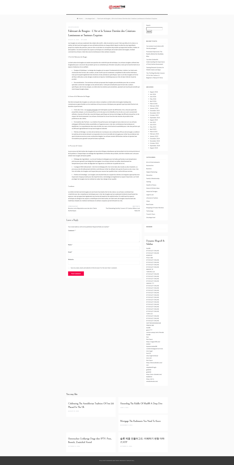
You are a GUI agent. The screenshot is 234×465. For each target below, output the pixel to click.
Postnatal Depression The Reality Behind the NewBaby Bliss (155, 54)
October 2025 (154, 115)
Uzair (85, 39)
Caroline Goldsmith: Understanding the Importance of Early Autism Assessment (155, 62)
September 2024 (155, 145)
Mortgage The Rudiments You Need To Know (140, 421)
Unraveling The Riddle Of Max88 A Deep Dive (141, 403)
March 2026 (153, 103)
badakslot (149, 376)
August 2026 (154, 92)
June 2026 (153, 96)
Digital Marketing (151, 172)
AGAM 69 (149, 255)
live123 (148, 353)
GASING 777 (150, 283)
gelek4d (148, 369)
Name (70, 244)
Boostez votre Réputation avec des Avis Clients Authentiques (82, 209)
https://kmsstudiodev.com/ (154, 362)
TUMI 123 (149, 313)
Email (70, 252)
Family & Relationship (152, 178)
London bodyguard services (154, 348)
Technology (149, 211)
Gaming (148, 181)
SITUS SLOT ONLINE (152, 250)
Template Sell (130, 460)
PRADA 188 (150, 325)
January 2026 (154, 108)
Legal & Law (150, 194)
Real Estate (149, 204)
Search (148, 25)
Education (149, 175)
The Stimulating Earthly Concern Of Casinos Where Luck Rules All (123, 209)
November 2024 (155, 141)
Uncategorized (73, 27)
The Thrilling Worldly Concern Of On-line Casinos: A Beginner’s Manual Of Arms (155, 75)
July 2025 (153, 122)
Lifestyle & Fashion (152, 198)
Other (148, 201)
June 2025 (153, 124)
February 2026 (154, 106)
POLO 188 (149, 257)
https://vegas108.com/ (153, 341)
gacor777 (149, 330)
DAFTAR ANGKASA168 (153, 323)
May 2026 (153, 99)
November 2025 (155, 113)
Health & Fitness (151, 185)
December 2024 (155, 138)
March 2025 (153, 131)
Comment (71, 230)
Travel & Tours (150, 214)
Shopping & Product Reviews (155, 207)
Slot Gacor (149, 339)
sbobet (148, 344)
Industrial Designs (151, 191)
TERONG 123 (150, 271)
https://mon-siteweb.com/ (154, 374)
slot (147, 365)
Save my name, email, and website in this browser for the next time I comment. (94, 268)
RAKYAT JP (149, 269)
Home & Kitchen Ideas (153, 188)
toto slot (149, 358)
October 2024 (154, 143)
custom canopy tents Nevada (155, 332)
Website (71, 259)
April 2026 (153, 101)
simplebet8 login (151, 367)
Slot (147, 337)
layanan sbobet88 (151, 346)
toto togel (149, 351)
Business (149, 168)
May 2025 (153, 127)
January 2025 (154, 136)
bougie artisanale (92, 110)
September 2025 (155, 117)
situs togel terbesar (152, 355)
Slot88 (148, 248)
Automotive (149, 165)
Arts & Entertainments (153, 162)
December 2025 (155, 110)
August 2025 (154, 120)
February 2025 (154, 134)
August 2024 (154, 148)
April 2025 (153, 129)
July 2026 (153, 94)
